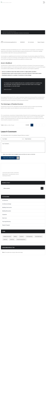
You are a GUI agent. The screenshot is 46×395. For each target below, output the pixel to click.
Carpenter (4, 214)
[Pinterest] (43, 125)
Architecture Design (6, 203)
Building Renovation (6, 210)
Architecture (5, 200)
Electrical (4, 218)
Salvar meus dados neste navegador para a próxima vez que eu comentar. (19, 154)
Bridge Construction (7, 236)
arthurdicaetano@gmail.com (11, 42)
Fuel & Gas (12, 239)
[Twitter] (37, 125)
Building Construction (7, 207)
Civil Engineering (29, 236)
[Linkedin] (40, 125)
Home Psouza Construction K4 (9, 31)
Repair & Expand (41, 42)
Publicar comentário (8, 157)
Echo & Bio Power (9, 125)
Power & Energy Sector (21, 239)
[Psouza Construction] (6, 2)
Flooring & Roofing (6, 221)
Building (15, 236)
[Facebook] (34, 125)
